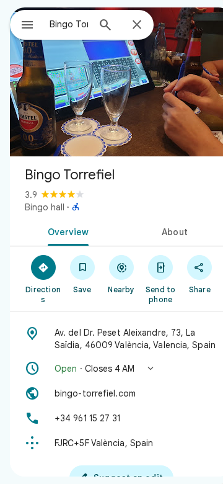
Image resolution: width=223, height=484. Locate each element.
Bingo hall (44, 207)
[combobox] (69, 24)
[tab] (66, 231)
